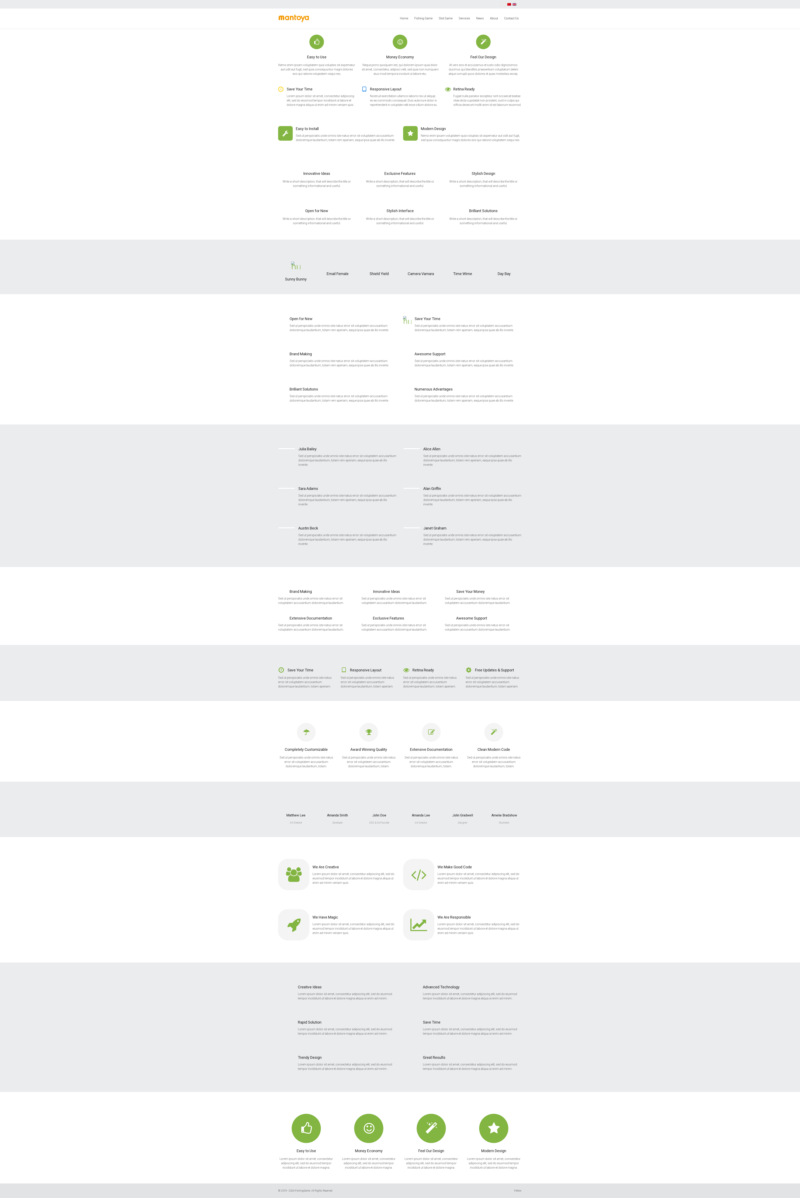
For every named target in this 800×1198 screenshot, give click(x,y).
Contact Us (511, 18)
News (480, 18)
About (494, 18)
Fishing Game (423, 18)
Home (404, 18)
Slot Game (445, 18)
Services (464, 18)
